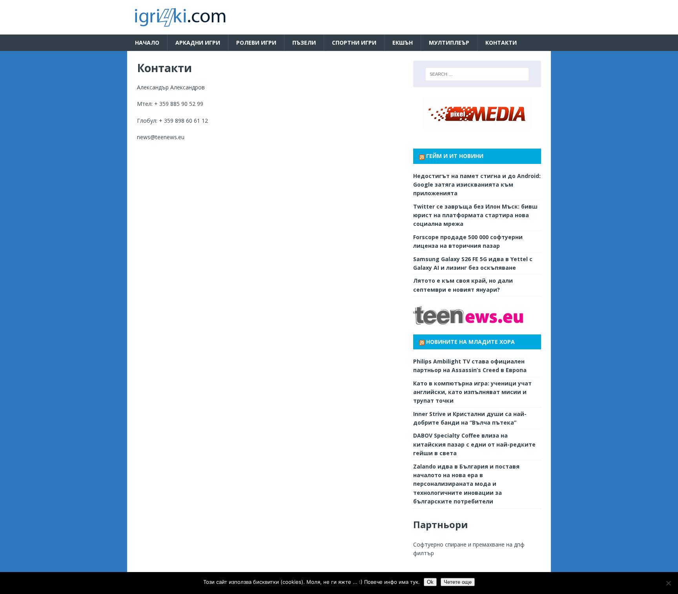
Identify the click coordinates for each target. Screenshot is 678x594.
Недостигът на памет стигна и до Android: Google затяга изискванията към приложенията (477, 184)
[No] (668, 583)
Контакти (501, 42)
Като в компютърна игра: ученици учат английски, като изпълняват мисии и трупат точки (472, 392)
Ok (430, 582)
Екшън (402, 42)
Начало (147, 42)
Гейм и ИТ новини (454, 156)
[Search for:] (477, 74)
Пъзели (304, 42)
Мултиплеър (449, 42)
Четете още (458, 582)
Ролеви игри (256, 42)
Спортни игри (354, 42)
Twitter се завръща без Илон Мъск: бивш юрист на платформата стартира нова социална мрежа (475, 215)
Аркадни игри (197, 42)
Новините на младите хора (470, 341)
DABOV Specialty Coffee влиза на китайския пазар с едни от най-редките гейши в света (474, 444)
